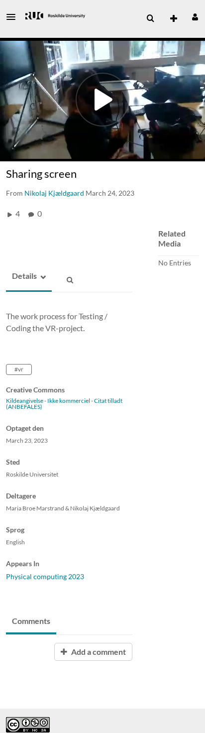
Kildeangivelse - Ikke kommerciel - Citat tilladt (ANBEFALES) (64, 404)
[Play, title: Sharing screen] (102, 99)
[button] (14, 17)
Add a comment (98, 651)
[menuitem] (150, 18)
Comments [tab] (31, 620)
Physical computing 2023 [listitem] (45, 576)
